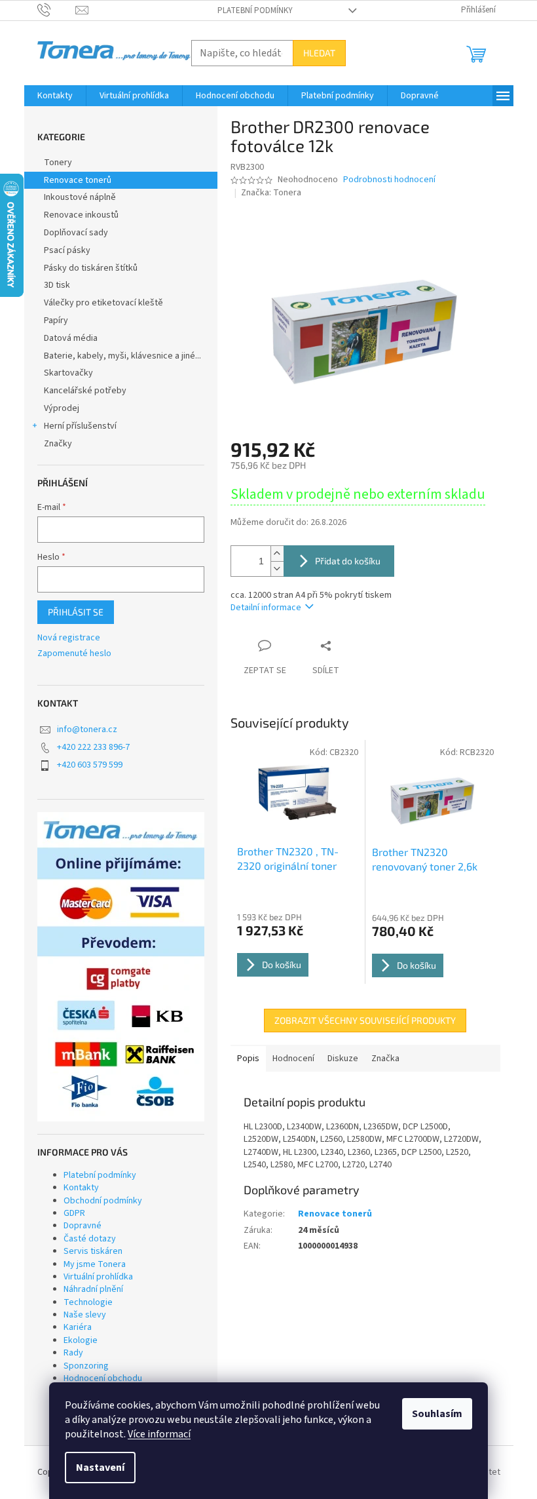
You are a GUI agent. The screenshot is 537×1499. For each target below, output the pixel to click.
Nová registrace (68, 638)
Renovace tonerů (77, 180)
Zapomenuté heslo (74, 654)
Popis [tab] (248, 1058)
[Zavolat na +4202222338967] (56, 10)
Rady (73, 1352)
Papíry (56, 320)
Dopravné (83, 1225)
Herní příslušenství (80, 426)
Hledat (319, 52)
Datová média (71, 338)
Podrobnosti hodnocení (389, 180)
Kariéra (78, 1327)
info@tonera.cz (87, 729)
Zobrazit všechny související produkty (365, 1020)
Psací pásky (67, 250)
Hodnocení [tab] (293, 1058)
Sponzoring (86, 1365)
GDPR (74, 1213)
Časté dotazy (90, 1238)
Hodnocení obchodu (103, 1378)
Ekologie (81, 1340)
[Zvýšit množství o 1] (277, 553)
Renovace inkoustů (81, 215)
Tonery (58, 162)
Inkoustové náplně (80, 197)
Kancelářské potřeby (85, 390)
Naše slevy (85, 1314)
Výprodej (61, 408)
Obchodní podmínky (103, 1200)
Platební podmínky (255, 10)
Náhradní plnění (93, 1289)
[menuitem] (55, 95)
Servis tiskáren (93, 1251)
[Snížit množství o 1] (277, 568)
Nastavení (100, 1467)
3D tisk (57, 285)
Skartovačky (68, 373)
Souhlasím (437, 1414)
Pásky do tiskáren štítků (91, 268)
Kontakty (81, 1187)
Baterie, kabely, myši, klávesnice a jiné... (122, 355)
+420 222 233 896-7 (93, 747)
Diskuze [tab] (342, 1058)
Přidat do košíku (347, 560)
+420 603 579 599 (89, 764)
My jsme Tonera (95, 1264)
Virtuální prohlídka (98, 1276)
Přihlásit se (75, 611)
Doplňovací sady (76, 232)
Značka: (271, 192)
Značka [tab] (385, 1058)
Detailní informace (266, 607)
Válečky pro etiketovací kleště (103, 302)
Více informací (159, 1434)
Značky (58, 443)
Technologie (88, 1302)
